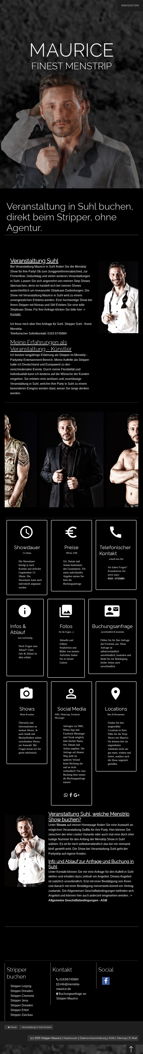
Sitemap (122, 1038)
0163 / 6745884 (116, 578)
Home (13, 1027)
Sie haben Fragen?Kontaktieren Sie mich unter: (117, 571)
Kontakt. (15, 314)
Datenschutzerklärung (93, 1038)
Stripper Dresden (21, 991)
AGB (112, 1038)
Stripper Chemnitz (22, 995)
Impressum (70, 1038)
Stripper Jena (19, 1000)
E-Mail (133, 1038)
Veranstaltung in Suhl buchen (37, 1027)
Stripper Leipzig (20, 986)
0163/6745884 (69, 979)
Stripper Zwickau (21, 1014)
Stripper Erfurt (19, 1010)
